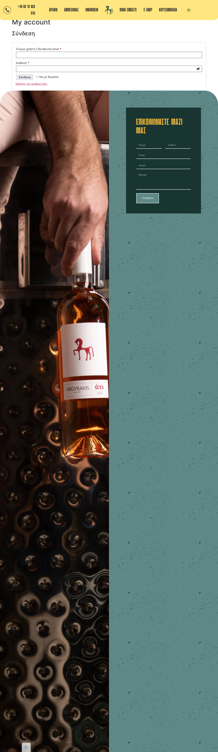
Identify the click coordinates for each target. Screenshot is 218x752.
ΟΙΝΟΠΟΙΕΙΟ (91, 10)
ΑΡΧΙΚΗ (53, 10)
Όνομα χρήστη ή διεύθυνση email (45, 48)
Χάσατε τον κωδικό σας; (31, 83)
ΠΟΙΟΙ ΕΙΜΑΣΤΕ (128, 10)
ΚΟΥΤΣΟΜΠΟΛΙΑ (168, 10)
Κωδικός (29, 62)
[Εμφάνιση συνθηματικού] (198, 69)
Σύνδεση (25, 77)
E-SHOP (148, 10)
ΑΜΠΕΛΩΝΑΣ (71, 10)
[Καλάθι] (188, 10)
